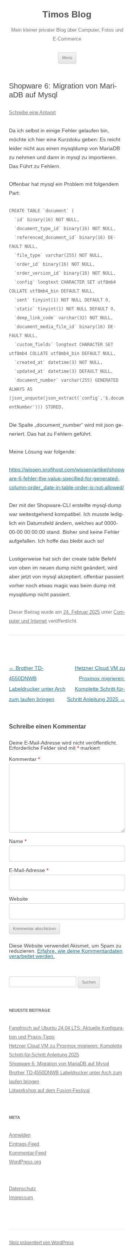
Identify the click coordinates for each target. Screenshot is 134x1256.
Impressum (21, 1197)
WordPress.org (25, 1162)
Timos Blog (67, 14)
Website (18, 899)
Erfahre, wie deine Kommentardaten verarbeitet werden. (65, 953)
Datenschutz (22, 1188)
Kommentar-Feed (27, 1153)
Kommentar (24, 759)
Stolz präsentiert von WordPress (41, 1242)
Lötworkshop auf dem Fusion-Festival (49, 1090)
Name (17, 841)
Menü (67, 57)
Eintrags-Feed (24, 1144)
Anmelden (20, 1135)
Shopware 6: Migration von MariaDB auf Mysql (59, 1063)
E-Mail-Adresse (28, 870)
